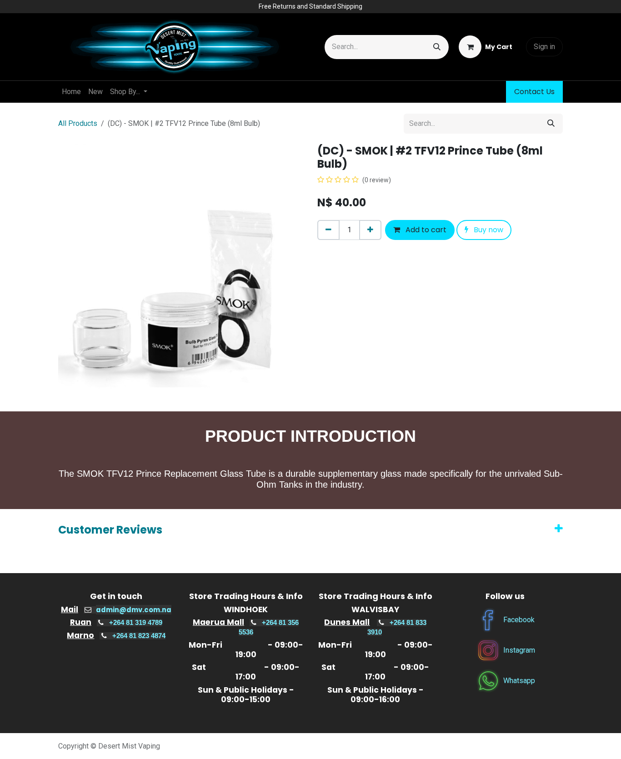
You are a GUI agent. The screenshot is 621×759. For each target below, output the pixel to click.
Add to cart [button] (425, 230)
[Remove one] (328, 230)
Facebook (519, 619)
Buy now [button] (487, 230)
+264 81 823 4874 (138, 635)
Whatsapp (519, 680)
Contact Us (534, 91)
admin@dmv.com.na (133, 609)
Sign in (544, 46)
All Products (77, 123)
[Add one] (370, 230)
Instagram (519, 649)
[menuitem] (71, 92)
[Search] (437, 47)
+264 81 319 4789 (135, 622)
